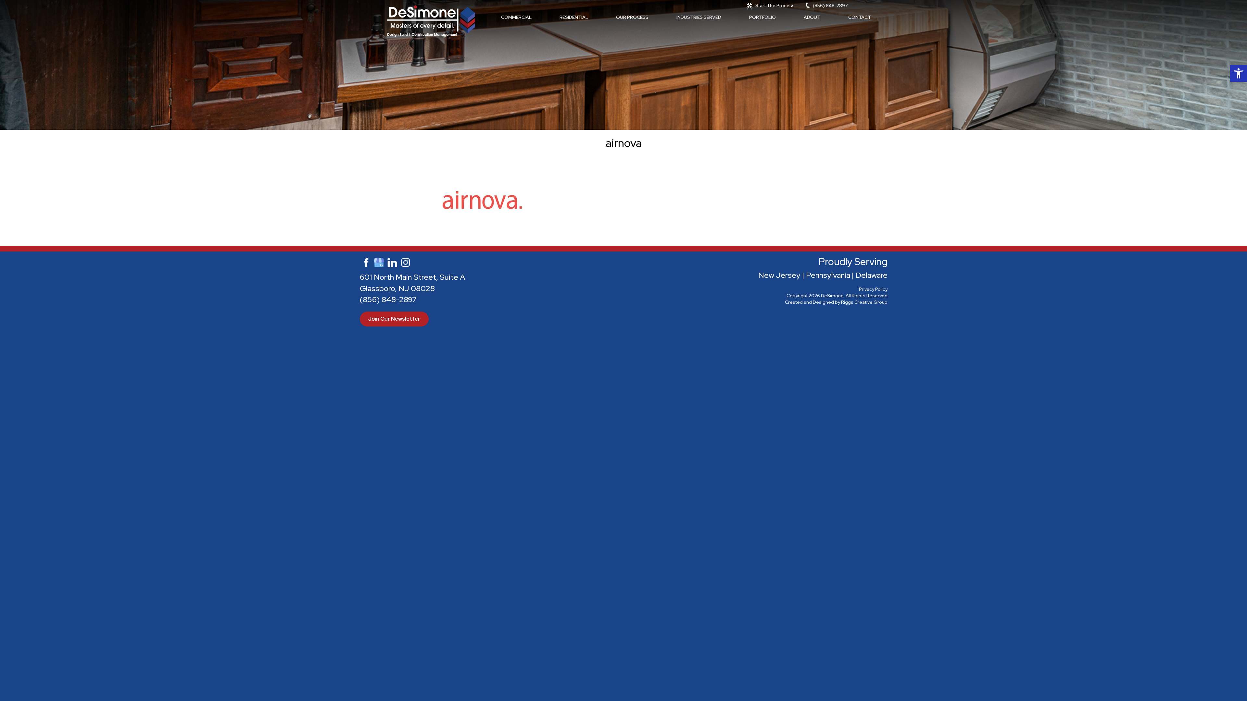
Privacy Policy (873, 289)
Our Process (632, 17)
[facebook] (366, 262)
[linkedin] (392, 262)
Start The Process (775, 5)
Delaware (872, 275)
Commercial (516, 17)
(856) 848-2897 (830, 5)
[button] (1238, 73)
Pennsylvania (828, 275)
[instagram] (405, 262)
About (812, 17)
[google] (379, 262)
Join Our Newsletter (394, 318)
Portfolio (762, 17)
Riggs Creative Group (864, 302)
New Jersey (779, 275)
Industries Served (698, 17)
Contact (859, 17)
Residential (574, 17)
